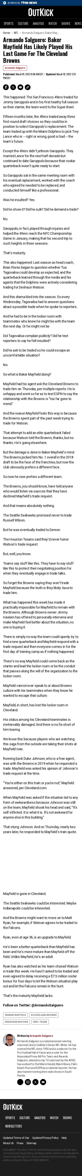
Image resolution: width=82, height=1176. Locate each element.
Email (20, 87)
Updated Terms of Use (16, 1137)
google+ (20, 1082)
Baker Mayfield (16, 1015)
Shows (65, 23)
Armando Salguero (15, 68)
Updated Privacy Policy (45, 1137)
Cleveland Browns (44, 1015)
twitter (35, 1082)
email (43, 1082)
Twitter (13, 87)
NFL (16, 32)
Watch (52, 23)
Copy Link (28, 87)
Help (64, 1137)
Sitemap (31, 1143)
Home (6, 32)
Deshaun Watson (17, 1022)
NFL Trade (41, 1022)
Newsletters (13, 1126)
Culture (23, 23)
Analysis (38, 23)
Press (20, 1143)
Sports (8, 23)
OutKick (41, 12)
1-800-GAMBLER (40, 1160)
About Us (8, 1143)
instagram (28, 1082)
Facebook (6, 87)
